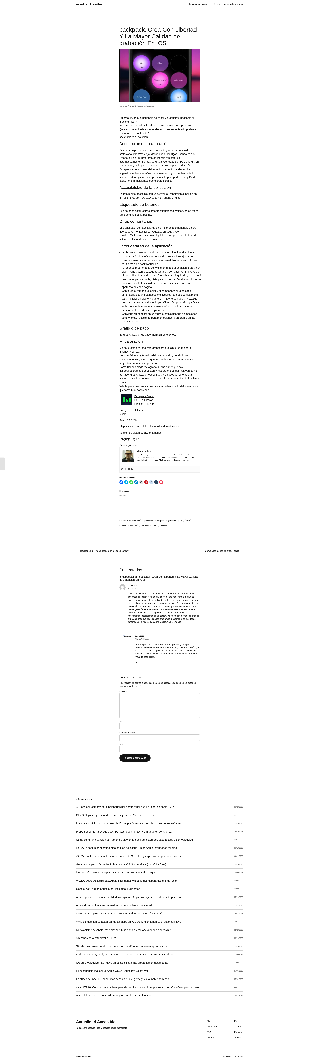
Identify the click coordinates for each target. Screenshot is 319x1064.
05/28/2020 (132, 585)
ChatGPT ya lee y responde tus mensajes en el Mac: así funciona (115, 815)
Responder (132, 627)
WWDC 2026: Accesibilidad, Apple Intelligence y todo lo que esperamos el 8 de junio (126, 880)
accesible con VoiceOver (130, 521)
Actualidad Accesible (89, 4)
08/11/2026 (238, 856)
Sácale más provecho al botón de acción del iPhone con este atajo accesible (121, 946)
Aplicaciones (149, 106)
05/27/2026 (238, 881)
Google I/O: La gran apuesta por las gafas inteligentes (108, 888)
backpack (160, 521)
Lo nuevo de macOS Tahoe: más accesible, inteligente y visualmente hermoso (122, 979)
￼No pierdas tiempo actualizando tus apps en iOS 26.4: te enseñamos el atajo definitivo (128, 921)
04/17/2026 (238, 905)
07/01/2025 (238, 979)
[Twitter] (122, 469)
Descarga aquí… (129, 445)
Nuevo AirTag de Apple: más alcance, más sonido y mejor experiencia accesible (123, 930)
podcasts (133, 526)
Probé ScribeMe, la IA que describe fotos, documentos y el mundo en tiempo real (124, 831)
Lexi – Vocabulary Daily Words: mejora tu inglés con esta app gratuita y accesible (124, 954)
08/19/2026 (238, 832)
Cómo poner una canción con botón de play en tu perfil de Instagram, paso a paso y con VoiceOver (135, 839)
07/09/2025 (238, 954)
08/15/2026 (238, 840)
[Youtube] (129, 469)
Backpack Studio (144, 396)
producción (145, 526)
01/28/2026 (238, 930)
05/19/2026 (238, 897)
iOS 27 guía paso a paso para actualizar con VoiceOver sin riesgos (116, 872)
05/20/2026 (238, 889)
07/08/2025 (238, 963)
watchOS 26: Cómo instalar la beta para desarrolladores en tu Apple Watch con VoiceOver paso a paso (137, 987)
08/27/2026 (238, 995)
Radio (155, 526)
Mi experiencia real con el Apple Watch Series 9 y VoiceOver (112, 970)
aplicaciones (148, 521)
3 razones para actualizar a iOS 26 (96, 938)
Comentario (124, 692)
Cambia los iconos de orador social (222, 551)
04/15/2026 (238, 922)
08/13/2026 (238, 848)
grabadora (172, 521)
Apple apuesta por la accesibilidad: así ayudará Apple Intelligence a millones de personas (129, 897)
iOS (181, 521)
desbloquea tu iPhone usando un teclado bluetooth (104, 551)
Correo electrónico (127, 733)
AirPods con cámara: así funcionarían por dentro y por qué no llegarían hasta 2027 (125, 806)
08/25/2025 (238, 946)
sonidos (164, 526)
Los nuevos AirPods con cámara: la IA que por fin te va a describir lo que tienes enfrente (128, 823)
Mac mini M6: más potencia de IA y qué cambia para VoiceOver (113, 995)
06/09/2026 (238, 873)
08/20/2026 (238, 823)
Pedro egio (132, 588)
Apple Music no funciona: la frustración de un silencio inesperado (114, 905)
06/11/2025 (238, 987)
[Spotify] (132, 469)
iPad (188, 521)
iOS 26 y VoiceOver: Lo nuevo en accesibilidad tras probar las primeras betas (122, 962)
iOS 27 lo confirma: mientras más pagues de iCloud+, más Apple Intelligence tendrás (126, 847)
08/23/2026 (238, 807)
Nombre (123, 721)
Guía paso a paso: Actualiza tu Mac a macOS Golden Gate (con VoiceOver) (121, 864)
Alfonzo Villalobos (135, 106)
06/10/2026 (238, 864)
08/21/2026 (238, 815)
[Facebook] (125, 469)
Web (121, 744)
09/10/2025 (238, 938)
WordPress (238, 1056)
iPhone (123, 526)
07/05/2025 (238, 971)
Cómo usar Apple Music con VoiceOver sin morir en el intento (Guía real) (119, 913)
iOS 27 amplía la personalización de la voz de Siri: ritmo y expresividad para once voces (128, 856)
